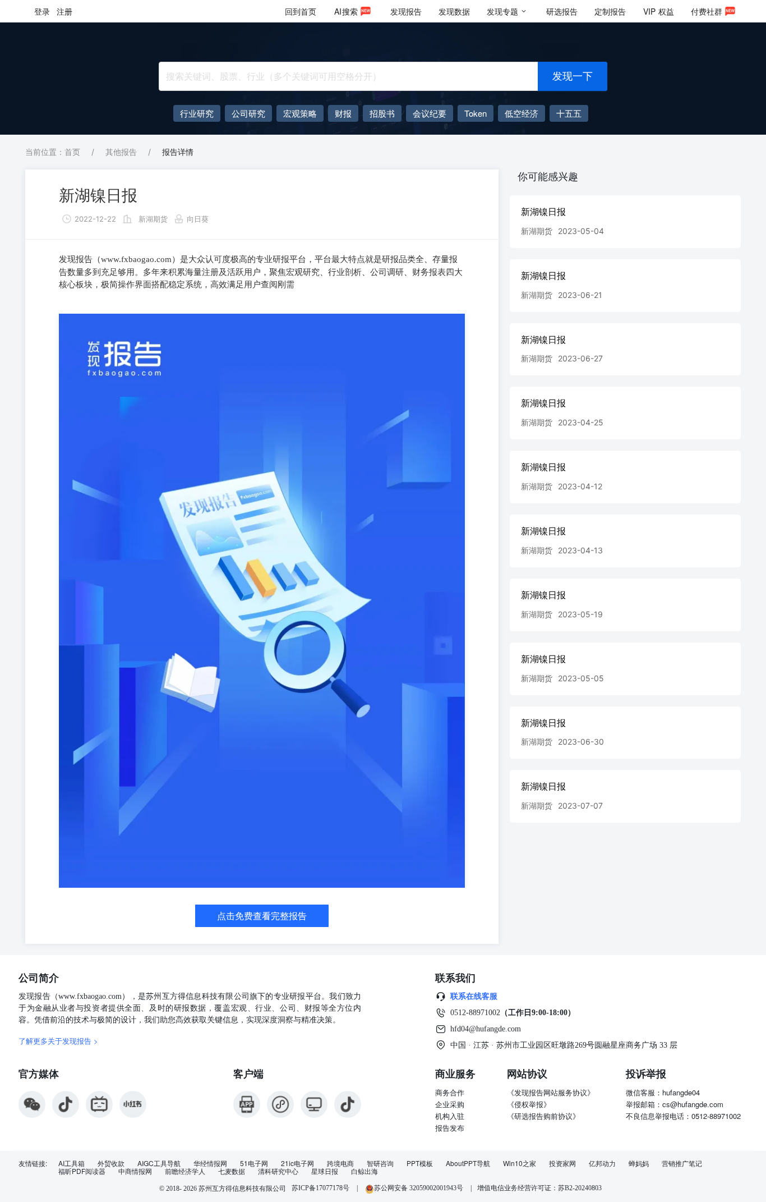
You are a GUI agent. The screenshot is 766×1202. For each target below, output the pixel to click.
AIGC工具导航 (159, 1163)
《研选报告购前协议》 (543, 1116)
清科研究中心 (278, 1171)
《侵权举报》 (529, 1104)
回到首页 (300, 11)
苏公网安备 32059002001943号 (419, 1188)
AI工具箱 (71, 1163)
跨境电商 (340, 1163)
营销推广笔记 (682, 1163)
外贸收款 (111, 1163)
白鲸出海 (364, 1171)
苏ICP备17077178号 (320, 1188)
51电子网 (254, 1163)
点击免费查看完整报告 (262, 915)
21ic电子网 (297, 1163)
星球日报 (324, 1171)
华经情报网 (210, 1163)
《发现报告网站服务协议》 (550, 1092)
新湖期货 (153, 218)
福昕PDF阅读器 (81, 1171)
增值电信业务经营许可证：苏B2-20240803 (539, 1188)
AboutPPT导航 (468, 1163)
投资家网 (562, 1163)
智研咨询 (380, 1163)
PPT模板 (420, 1163)
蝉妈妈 (639, 1163)
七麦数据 (231, 1171)
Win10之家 (519, 1163)
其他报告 (121, 152)
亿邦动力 (602, 1163)
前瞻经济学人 (185, 1171)
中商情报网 (135, 1171)
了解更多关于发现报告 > (58, 1040)
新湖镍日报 (98, 195)
